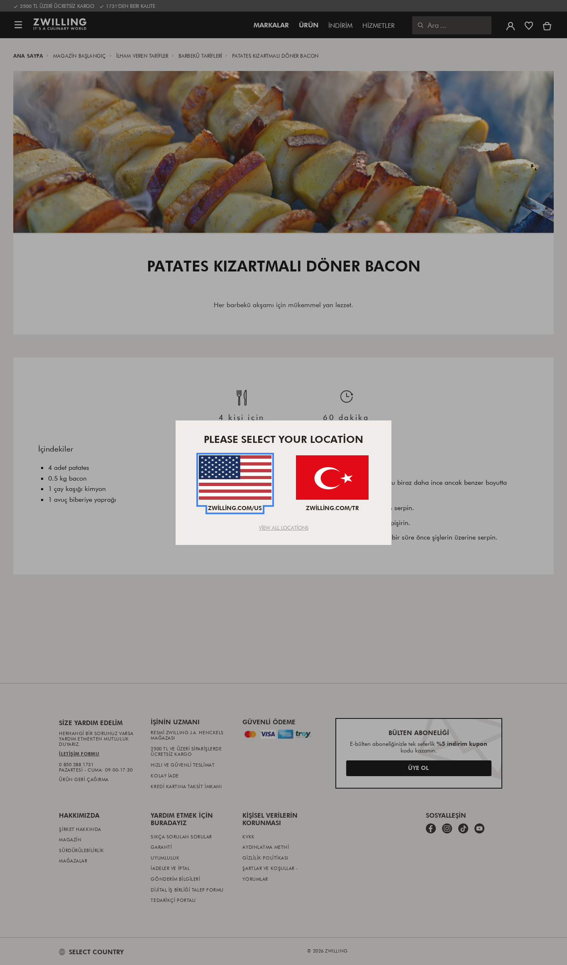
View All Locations (283, 527)
